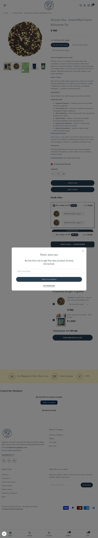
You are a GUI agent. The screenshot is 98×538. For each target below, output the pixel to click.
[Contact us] (4, 534)
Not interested (49, 286)
